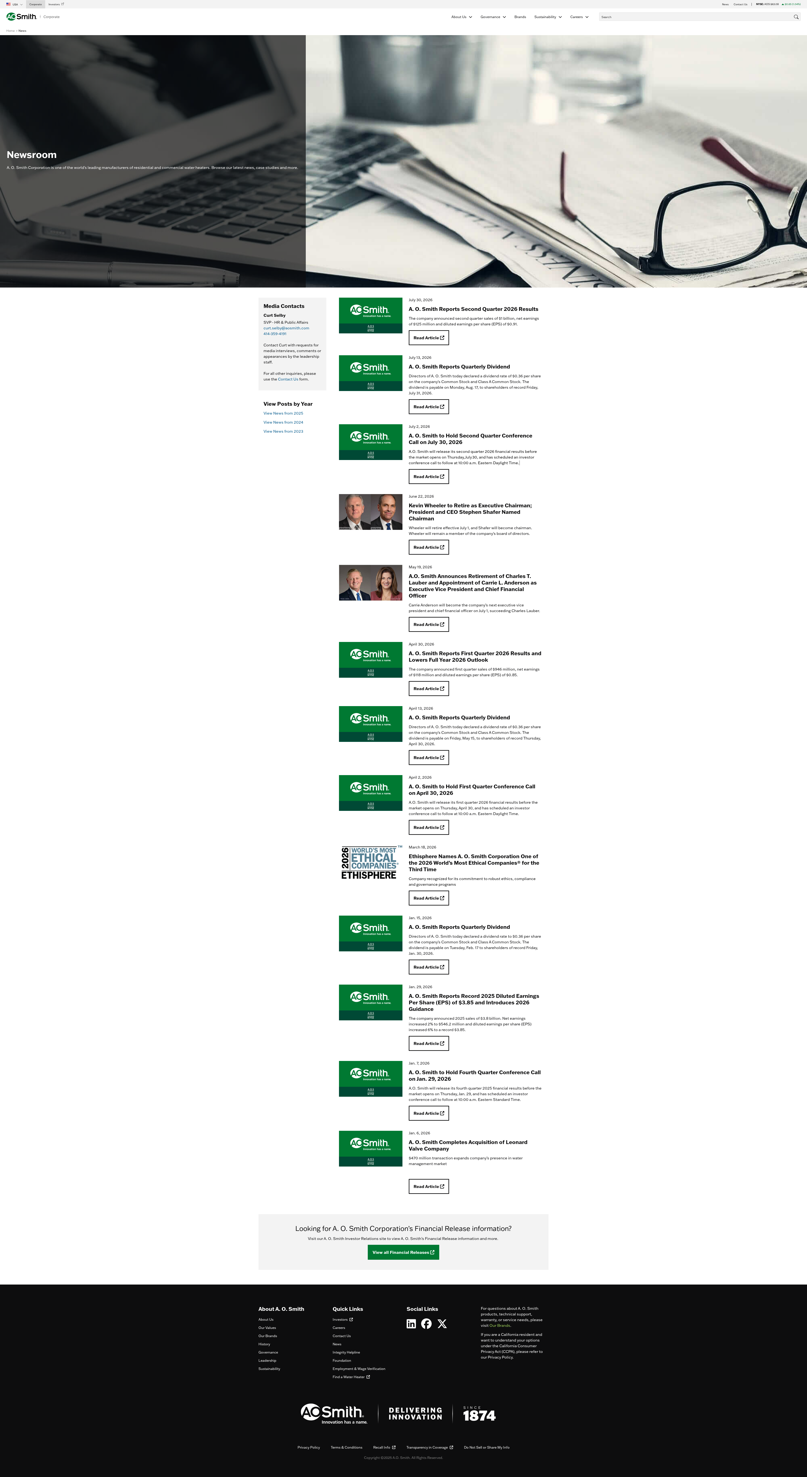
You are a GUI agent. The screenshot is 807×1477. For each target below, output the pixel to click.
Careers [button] (577, 17)
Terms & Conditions (346, 1447)
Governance (268, 1352)
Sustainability (269, 1369)
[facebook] (426, 1326)
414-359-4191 (275, 333)
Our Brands (267, 1336)
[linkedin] (411, 1326)
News (337, 1344)
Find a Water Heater (349, 1377)
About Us (265, 1319)
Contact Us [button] (740, 4)
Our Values (267, 1328)
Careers (339, 1328)
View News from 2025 (283, 413)
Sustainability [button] (545, 17)
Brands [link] (520, 17)
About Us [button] (459, 17)
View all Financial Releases (401, 1252)
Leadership (267, 1360)
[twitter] (442, 1326)
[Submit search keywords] (600, 24)
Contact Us (288, 379)
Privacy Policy (309, 1447)
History (264, 1344)
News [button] (725, 4)
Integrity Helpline (346, 1352)
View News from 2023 (283, 431)
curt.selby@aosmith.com (286, 328)
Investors (340, 1319)
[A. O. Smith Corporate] (32, 16)
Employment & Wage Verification (359, 1369)
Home (10, 31)
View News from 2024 (283, 422)
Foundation (342, 1360)
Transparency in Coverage (427, 1447)
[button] (14, 4)
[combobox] (700, 16)
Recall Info (382, 1447)
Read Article (427, 337)
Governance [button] (491, 17)
